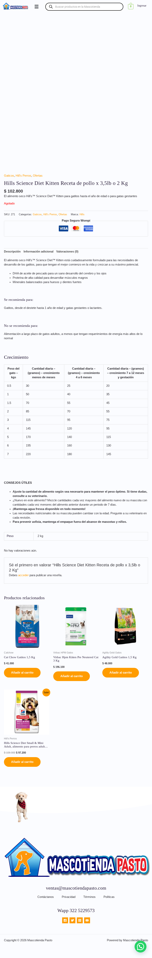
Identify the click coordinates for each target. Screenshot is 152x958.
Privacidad (68, 896)
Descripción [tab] (12, 251)
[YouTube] (87, 920)
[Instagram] (80, 920)
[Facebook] (65, 920)
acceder (23, 575)
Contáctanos (45, 896)
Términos (89, 896)
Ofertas (38, 175)
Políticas (109, 896)
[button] (36, 6)
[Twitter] (72, 920)
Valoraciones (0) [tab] (67, 251)
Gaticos (9, 175)
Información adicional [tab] (38, 251)
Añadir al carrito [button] (22, 672)
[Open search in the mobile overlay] (84, 6)
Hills (82, 214)
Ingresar (141, 5)
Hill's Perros (23, 175)
